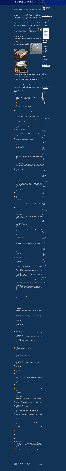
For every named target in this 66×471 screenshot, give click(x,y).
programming (43, 264)
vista (42, 208)
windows (43, 135)
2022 (43, 97)
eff (42, 227)
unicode (43, 280)
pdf (42, 259)
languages (43, 248)
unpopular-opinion (44, 281)
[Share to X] (15, 91)
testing (43, 174)
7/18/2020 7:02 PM (19, 441)
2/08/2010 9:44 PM (21, 223)
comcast (43, 220)
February (45, 117)
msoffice (43, 147)
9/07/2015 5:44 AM (20, 425)
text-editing (43, 277)
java (42, 158)
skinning (43, 270)
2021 (43, 98)
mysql (43, 255)
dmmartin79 (17, 405)
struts (43, 276)
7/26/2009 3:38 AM (21, 163)
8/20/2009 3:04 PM (21, 172)
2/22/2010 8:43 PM (21, 236)
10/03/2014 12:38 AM (21, 417)
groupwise (43, 238)
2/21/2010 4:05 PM (20, 232)
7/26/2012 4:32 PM (21, 376)
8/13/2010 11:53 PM (20, 269)
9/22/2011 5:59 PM (21, 339)
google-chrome (44, 236)
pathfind (43, 188)
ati (42, 216)
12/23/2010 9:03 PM (21, 299)
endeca (43, 182)
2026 (43, 93)
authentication (43, 179)
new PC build (43, 159)
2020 (43, 99)
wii (42, 165)
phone (43, 260)
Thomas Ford (17, 331)
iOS (42, 146)
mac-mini (43, 187)
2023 (43, 96)
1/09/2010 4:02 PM (21, 214)
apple (43, 148)
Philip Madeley (19, 146)
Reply (16, 99)
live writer (43, 252)
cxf (42, 224)
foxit (42, 232)
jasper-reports (43, 242)
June (44, 115)
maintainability (43, 253)
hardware (43, 132)
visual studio (43, 143)
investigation (43, 141)
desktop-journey (44, 192)
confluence (43, 221)
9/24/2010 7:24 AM (21, 285)
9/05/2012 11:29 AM (21, 392)
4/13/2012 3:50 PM (20, 369)
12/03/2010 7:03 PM (21, 291)
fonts (42, 231)
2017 (43, 102)
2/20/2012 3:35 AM (21, 361)
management (43, 254)
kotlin (43, 247)
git (42, 198)
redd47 (16, 384)
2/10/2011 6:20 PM (21, 314)
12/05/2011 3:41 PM (21, 354)
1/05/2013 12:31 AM (20, 401)
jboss (43, 199)
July (44, 114)
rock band (43, 204)
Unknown (17, 369)
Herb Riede (17, 347)
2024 (43, 95)
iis (42, 185)
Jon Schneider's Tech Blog (24, 1)
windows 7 (43, 140)
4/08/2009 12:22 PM (22, 129)
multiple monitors (44, 153)
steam (43, 275)
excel (43, 197)
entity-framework (44, 196)
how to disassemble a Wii (35, 24)
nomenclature (43, 258)
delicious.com (43, 225)
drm (42, 226)
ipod (42, 157)
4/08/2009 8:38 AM (21, 125)
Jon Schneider (18, 90)
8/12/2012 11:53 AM (21, 380)
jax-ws (43, 243)
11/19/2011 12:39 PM (21, 347)
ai (42, 214)
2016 (43, 103)
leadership (43, 249)
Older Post (40, 464)
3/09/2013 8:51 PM (21, 405)
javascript (43, 171)
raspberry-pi (43, 265)
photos (43, 261)
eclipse (43, 169)
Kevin (16, 257)
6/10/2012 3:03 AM (20, 373)
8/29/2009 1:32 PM (21, 188)
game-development (44, 170)
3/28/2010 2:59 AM (21, 253)
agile (42, 213)
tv (42, 154)
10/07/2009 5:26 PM (18, 192)
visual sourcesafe (44, 283)
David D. (17, 269)
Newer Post (15, 464)
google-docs (43, 237)
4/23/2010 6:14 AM (19, 257)
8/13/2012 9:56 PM (20, 384)
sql (42, 160)
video (43, 176)
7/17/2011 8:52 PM (21, 331)
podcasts (43, 263)
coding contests (44, 219)
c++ (42, 180)
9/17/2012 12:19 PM (23, 121)
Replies (17, 100)
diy (42, 193)
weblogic (43, 209)
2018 (43, 101)
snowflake (43, 272)
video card (43, 177)
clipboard (43, 152)
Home (28, 464)
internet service (44, 186)
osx (42, 164)
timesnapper (43, 175)
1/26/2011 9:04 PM (21, 308)
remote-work (43, 203)
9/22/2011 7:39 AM (21, 335)
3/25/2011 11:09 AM (21, 320)
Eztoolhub (17, 425)
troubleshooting (44, 131)
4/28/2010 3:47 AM (21, 261)
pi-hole (43, 202)
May (44, 116)
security (43, 269)
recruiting (43, 266)
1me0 (16, 441)
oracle (43, 163)
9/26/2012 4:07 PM (21, 396)
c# (42, 137)
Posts (44, 88)
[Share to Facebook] (16, 91)
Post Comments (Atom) (19, 465)
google (43, 149)
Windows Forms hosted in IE (45, 151)
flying (43, 230)
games (43, 136)
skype (43, 271)
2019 (43, 100)
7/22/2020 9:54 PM (21, 448)
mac (42, 142)
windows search (44, 210)
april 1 (43, 215)
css (42, 168)
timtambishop (17, 448)
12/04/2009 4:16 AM (21, 199)
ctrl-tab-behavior (44, 181)
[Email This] (14, 91)
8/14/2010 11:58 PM (21, 273)
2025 (43, 94)
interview (43, 241)
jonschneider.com (44, 13)
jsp (42, 244)
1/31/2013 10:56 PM (23, 146)
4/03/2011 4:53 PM (21, 324)
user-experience (44, 282)
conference (43, 191)
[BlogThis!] (15, 91)
